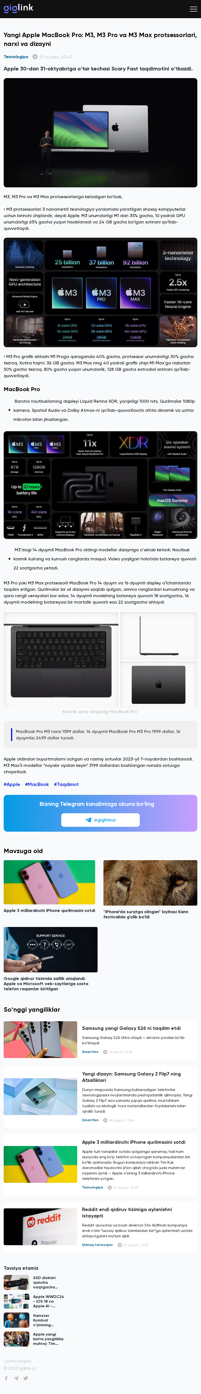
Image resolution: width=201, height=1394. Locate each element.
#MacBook (37, 784)
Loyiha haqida (17, 1361)
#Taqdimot (66, 784)
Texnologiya (16, 56)
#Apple (12, 784)
